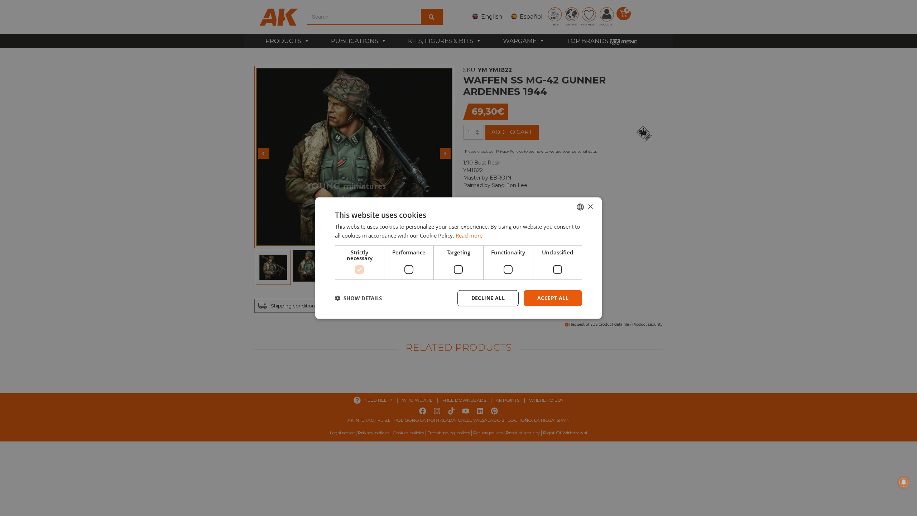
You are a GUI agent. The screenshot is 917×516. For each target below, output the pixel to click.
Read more (469, 235)
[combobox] (580, 207)
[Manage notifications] (903, 482)
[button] (358, 298)
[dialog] (458, 258)
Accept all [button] (552, 298)
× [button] (590, 206)
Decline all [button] (488, 298)
